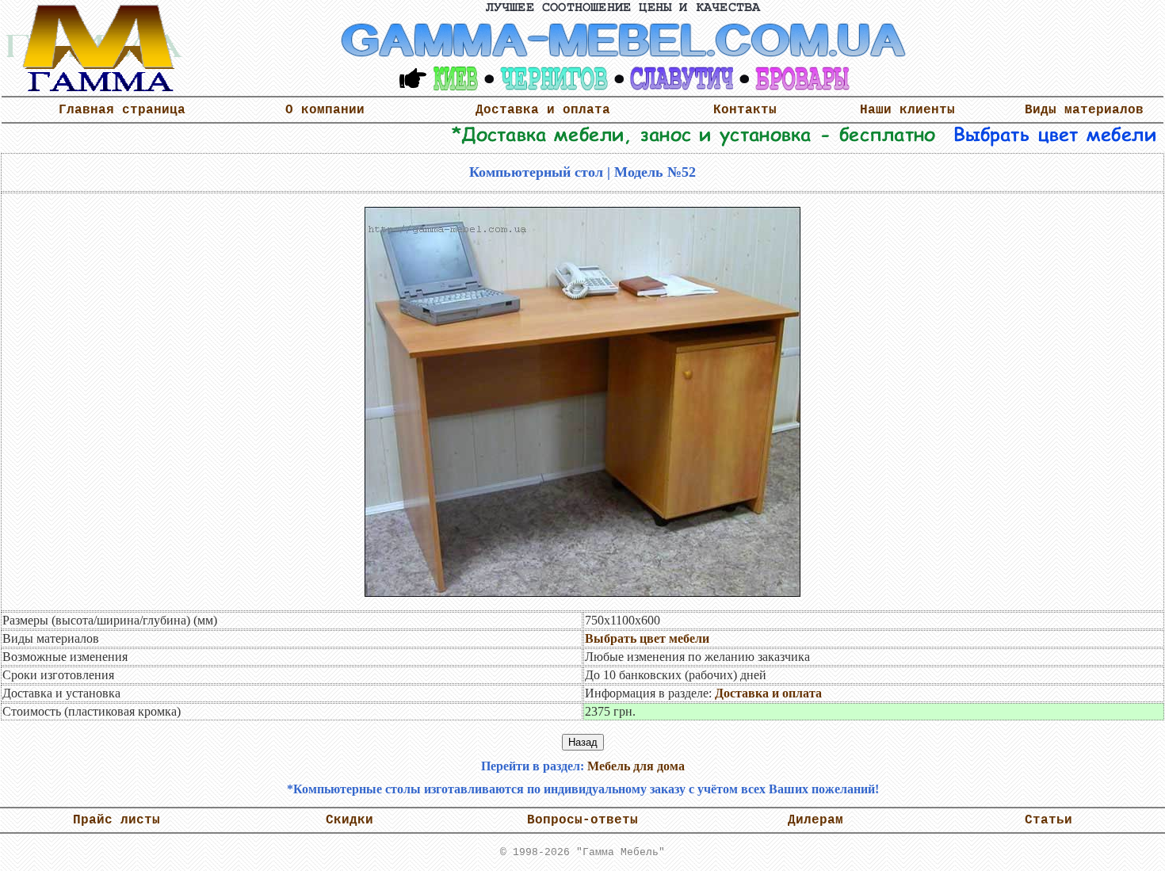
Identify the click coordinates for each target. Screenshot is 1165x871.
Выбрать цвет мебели (647, 638)
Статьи (1048, 820)
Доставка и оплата (543, 110)
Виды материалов (1084, 110)
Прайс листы (116, 820)
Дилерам (815, 820)
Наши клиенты (907, 110)
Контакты (745, 110)
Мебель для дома (636, 766)
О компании (325, 110)
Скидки (349, 820)
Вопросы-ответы (582, 820)
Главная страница (122, 110)
